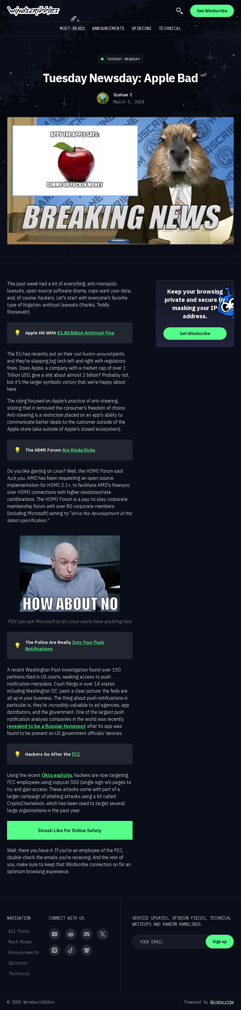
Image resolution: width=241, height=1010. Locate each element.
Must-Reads (72, 28)
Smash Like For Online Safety (69, 830)
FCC (76, 754)
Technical (170, 28)
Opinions (142, 28)
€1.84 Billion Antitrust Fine (85, 333)
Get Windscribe (212, 11)
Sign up (219, 941)
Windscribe (222, 1002)
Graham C (122, 94)
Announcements (108, 28)
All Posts (19, 931)
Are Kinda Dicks (78, 450)
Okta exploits (57, 775)
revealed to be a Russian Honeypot (46, 726)
